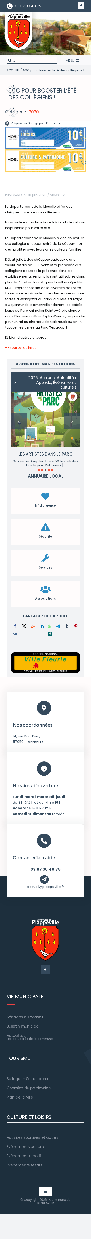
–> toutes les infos (20, 347)
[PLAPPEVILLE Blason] (18, 14)
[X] (24, 617)
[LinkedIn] (41, 617)
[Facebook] (15, 617)
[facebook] (81, 5)
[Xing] (50, 625)
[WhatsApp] (50, 617)
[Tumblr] (67, 617)
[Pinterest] (76, 617)
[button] (39, 460)
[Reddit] (32, 617)
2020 (34, 112)
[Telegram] (58, 617)
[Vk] (15, 625)
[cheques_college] (45, 128)
